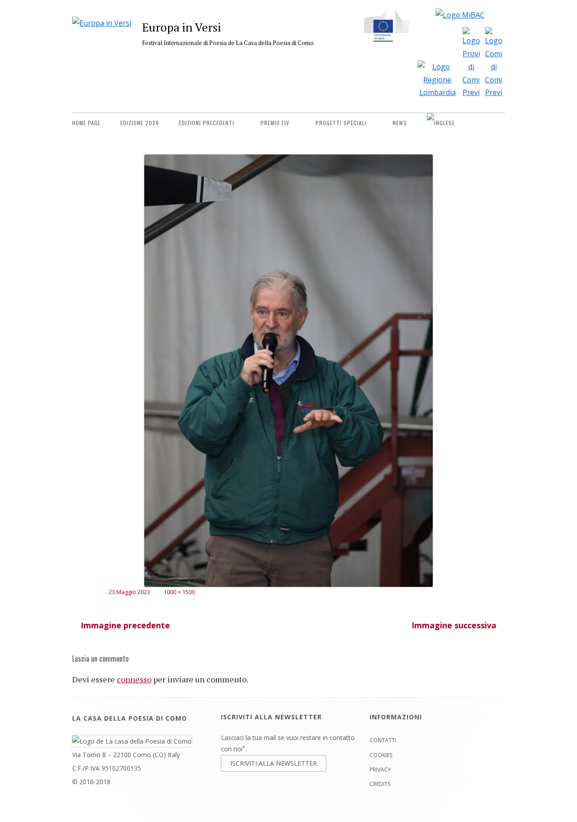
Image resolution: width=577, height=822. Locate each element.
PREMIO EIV (275, 123)
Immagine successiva (454, 625)
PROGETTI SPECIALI (341, 123)
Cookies (381, 755)
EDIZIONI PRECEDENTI (206, 123)
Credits (380, 784)
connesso (134, 679)
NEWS (400, 123)
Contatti (383, 740)
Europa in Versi (181, 27)
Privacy (380, 769)
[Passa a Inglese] (441, 123)
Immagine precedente (125, 625)
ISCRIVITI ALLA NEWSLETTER (273, 763)
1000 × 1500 (179, 592)
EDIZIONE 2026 (139, 123)
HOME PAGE (86, 123)
